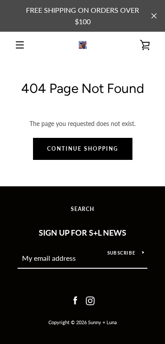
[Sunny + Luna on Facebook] (75, 299)
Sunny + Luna (102, 322)
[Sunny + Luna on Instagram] (90, 299)
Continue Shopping (82, 148)
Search (82, 209)
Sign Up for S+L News (82, 232)
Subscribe (121, 252)
